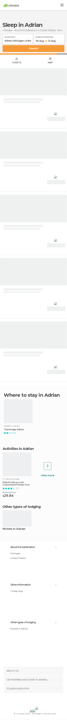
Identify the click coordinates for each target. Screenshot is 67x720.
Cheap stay (16, 591)
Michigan (15, 553)
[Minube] (11, 5)
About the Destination (22, 547)
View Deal (56, 119)
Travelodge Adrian (14, 429)
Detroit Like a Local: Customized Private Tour (16, 483)
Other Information (20, 584)
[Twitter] (32, 700)
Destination (9, 36)
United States (18, 558)
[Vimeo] (37, 700)
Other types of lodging (23, 622)
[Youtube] (41, 700)
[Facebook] (28, 700)
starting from (9, 492)
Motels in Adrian (14, 529)
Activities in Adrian (18, 448)
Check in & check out (44, 36)
